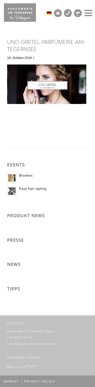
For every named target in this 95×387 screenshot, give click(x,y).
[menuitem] (87, 13)
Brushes (25, 175)
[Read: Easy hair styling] (12, 191)
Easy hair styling (32, 189)
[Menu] (87, 13)
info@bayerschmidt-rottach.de (32, 343)
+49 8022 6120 (19, 337)
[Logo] (24, 12)
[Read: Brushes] (12, 178)
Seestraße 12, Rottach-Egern (31, 331)
